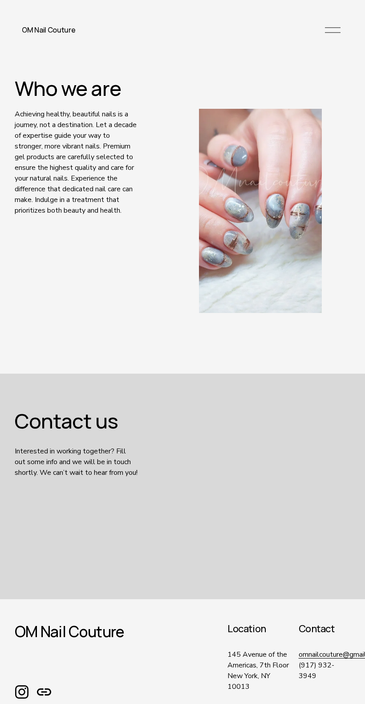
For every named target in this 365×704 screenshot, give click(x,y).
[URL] (44, 692)
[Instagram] (22, 692)
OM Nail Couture (48, 30)
